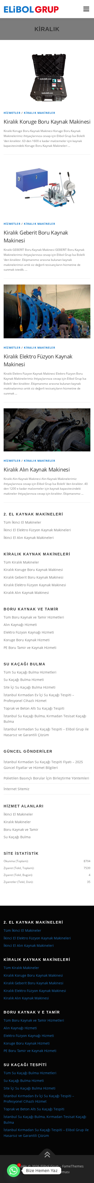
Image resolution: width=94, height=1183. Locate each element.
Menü (86, 9)
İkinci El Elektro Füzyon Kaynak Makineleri (37, 530)
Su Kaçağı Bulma (17, 837)
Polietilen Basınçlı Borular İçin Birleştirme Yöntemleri (46, 778)
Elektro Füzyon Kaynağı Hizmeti (29, 632)
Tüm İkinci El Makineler (22, 522)
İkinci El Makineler (18, 814)
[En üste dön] (47, 1154)
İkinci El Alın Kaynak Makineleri (29, 537)
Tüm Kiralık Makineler (21, 562)
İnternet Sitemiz (16, 789)
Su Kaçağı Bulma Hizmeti (24, 679)
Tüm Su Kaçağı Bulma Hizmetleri (30, 672)
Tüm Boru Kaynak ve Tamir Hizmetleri (34, 617)
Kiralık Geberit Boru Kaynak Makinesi (33, 577)
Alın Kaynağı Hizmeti (20, 624)
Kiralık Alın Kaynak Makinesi (37, 469)
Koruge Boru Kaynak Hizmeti (27, 640)
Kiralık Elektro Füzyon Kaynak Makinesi (35, 585)
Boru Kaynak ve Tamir (21, 829)
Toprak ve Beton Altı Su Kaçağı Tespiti (34, 708)
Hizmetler (12, 113)
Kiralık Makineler (39, 113)
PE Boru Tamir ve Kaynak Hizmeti (30, 647)
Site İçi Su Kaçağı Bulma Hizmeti (29, 687)
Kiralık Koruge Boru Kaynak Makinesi (47, 121)
